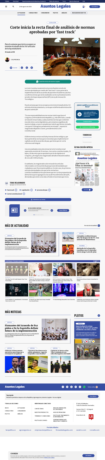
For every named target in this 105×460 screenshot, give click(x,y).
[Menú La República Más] (6, 7)
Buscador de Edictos (79, 13)
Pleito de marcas (54, 1)
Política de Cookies (49, 457)
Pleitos (78, 315)
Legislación (26, 190)
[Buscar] (13, 7)
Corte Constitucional (14, 194)
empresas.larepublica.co (43, 430)
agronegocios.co (25, 430)
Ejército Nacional (74, 1)
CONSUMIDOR (45, 13)
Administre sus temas (39, 199)
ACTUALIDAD (21, 13)
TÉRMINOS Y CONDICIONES (42, 416)
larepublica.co (11, 430)
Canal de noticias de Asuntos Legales (49, 81)
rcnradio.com (94, 430)
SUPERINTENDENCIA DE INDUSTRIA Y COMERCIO (60, 420)
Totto (64, 1)
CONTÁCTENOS (39, 408)
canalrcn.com (81, 430)
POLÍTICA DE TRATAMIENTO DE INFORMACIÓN (61, 416)
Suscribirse (95, 6)
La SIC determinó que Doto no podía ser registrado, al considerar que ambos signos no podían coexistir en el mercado (86, 334)
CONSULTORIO (33, 13)
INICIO (7, 408)
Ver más (86, 189)
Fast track (10, 190)
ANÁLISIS (64, 13)
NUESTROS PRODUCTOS (41, 412)
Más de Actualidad (17, 225)
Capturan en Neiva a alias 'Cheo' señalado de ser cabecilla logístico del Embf (60, 352)
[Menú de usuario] (83, 6)
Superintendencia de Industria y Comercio (34, 1)
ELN (84, 1)
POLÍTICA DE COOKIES (41, 420)
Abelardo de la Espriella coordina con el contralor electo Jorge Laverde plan (86, 250)
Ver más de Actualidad (90, 225)
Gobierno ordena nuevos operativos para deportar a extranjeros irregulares (14, 352)
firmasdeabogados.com (64, 430)
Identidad (16, 1)
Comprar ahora (87, 121)
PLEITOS (55, 13)
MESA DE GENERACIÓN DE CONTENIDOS (59, 408)
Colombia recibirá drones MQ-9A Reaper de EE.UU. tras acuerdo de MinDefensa (88, 237)
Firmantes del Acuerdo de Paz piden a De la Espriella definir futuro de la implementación (16, 241)
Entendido (88, 455)
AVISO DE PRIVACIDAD (59, 412)
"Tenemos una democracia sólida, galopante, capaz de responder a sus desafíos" (37, 352)
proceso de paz (42, 190)
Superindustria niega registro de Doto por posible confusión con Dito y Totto (87, 328)
